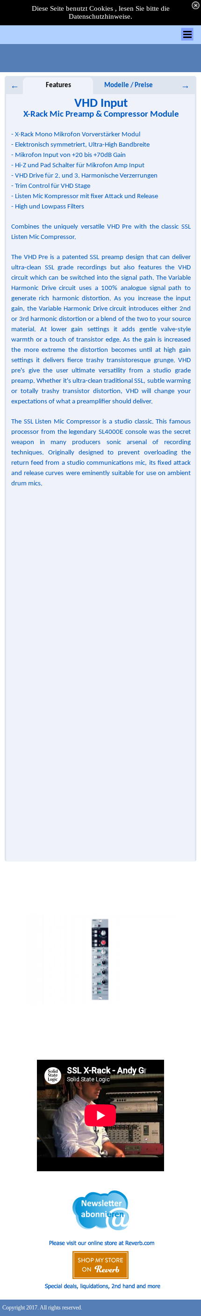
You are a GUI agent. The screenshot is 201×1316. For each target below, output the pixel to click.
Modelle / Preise (128, 85)
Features (58, 85)
